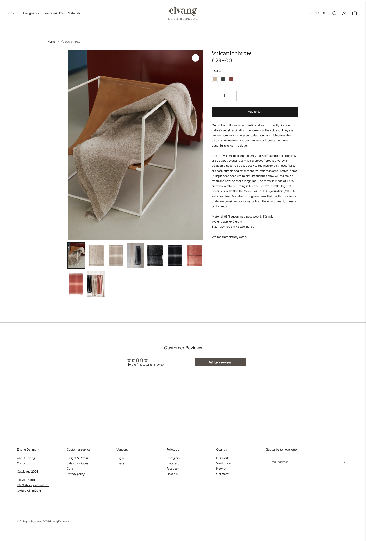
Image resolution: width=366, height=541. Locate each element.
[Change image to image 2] (96, 256)
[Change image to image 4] (135, 256)
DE (324, 13)
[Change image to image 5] (155, 256)
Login (120, 458)
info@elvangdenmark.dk (33, 485)
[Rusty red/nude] (231, 79)
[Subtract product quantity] (216, 96)
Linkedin (172, 474)
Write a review (220, 362)
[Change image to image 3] (115, 256)
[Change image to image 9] (96, 284)
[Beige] (215, 79)
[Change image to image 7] (194, 256)
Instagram (173, 458)
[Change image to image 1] (76, 256)
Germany (222, 474)
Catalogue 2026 (27, 471)
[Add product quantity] (231, 96)
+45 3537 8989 (27, 480)
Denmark (222, 458)
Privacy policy (76, 474)
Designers (30, 13)
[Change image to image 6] (175, 256)
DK (309, 13)
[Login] (344, 13)
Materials (74, 13)
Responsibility (53, 13)
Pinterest (172, 463)
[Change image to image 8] (76, 284)
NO (317, 13)
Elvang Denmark (59, 521)
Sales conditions (77, 463)
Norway (221, 468)
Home (51, 41)
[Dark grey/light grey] (223, 79)
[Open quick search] (334, 13)
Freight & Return (78, 458)
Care (70, 468)
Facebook (172, 468)
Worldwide (223, 463)
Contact (22, 463)
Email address (278, 456)
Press (120, 463)
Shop (11, 13)
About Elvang (26, 458)
